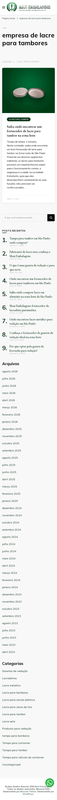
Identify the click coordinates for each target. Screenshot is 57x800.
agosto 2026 (10, 371)
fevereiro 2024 (11, 580)
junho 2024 (9, 551)
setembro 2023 (11, 616)
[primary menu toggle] (3, 7)
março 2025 (9, 486)
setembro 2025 (11, 450)
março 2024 (9, 572)
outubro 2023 (10, 608)
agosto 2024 (10, 537)
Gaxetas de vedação (15, 671)
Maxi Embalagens (43, 786)
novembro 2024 (12, 515)
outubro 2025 (10, 443)
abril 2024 (8, 565)
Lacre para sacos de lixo (17, 707)
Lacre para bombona (15, 692)
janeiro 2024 (10, 587)
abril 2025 (8, 479)
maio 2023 (8, 644)
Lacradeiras (9, 678)
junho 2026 (9, 385)
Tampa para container (16, 743)
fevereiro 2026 (11, 414)
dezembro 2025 (12, 429)
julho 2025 (8, 465)
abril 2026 (8, 400)
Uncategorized (11, 764)
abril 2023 (8, 652)
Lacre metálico (11, 685)
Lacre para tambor (18, 119)
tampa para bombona (16, 735)
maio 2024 (8, 558)
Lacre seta (8, 721)
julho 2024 (8, 544)
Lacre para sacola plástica (18, 699)
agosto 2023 (10, 623)
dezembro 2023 (12, 594)
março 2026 (9, 407)
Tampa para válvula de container (23, 757)
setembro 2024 (11, 529)
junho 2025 (9, 472)
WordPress (28, 794)
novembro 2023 (12, 601)
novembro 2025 (12, 436)
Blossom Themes (28, 791)
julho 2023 (8, 630)
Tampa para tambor (14, 750)
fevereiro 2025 (11, 493)
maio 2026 (8, 393)
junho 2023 (9, 637)
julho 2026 (8, 378)
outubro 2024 (10, 522)
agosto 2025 (10, 457)
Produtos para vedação (16, 728)
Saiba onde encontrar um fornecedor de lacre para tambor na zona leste (24, 131)
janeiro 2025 (10, 501)
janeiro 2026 (10, 421)
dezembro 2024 (12, 508)
